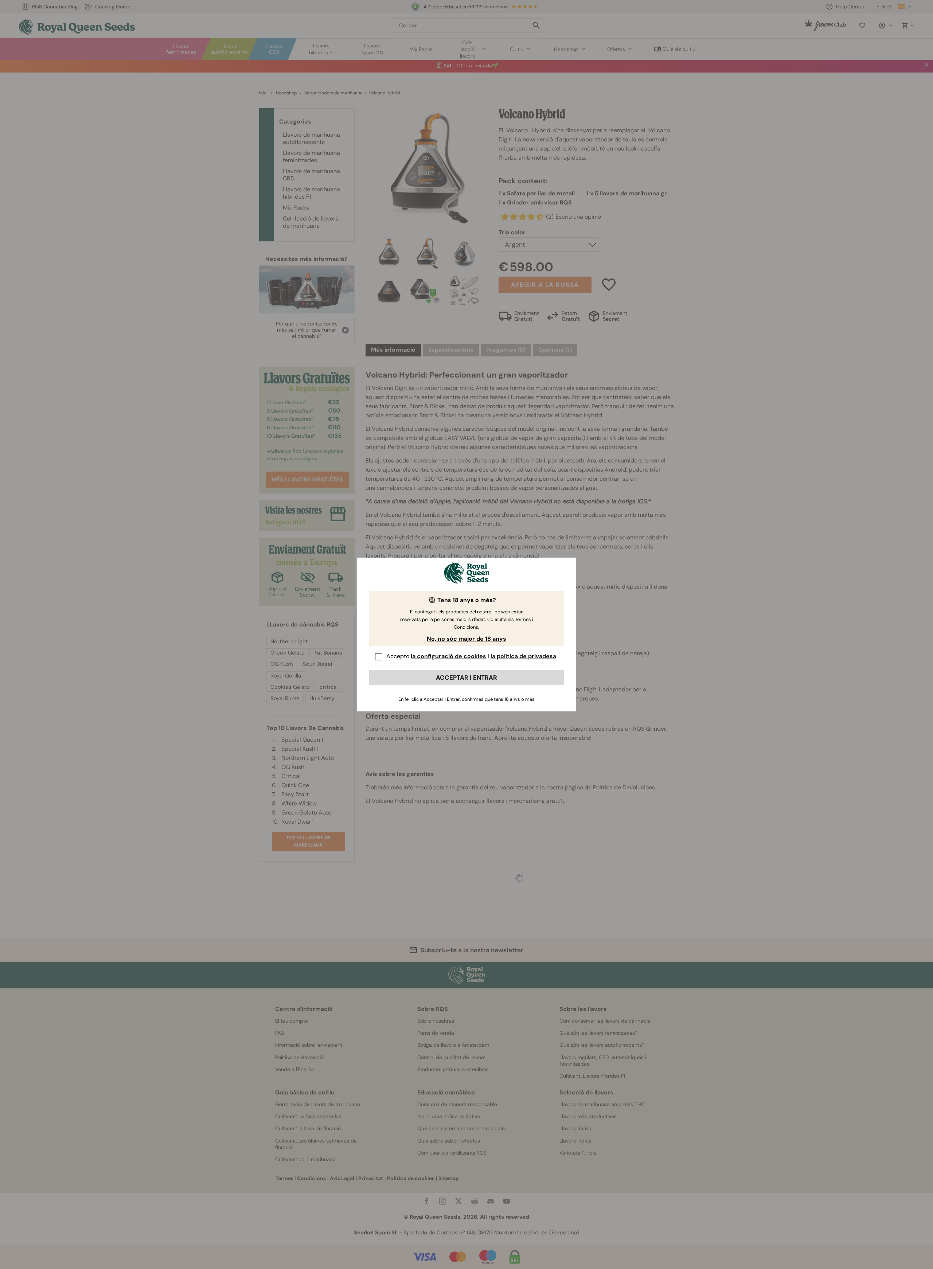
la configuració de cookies (448, 656)
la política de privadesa (523, 656)
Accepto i (471, 656)
